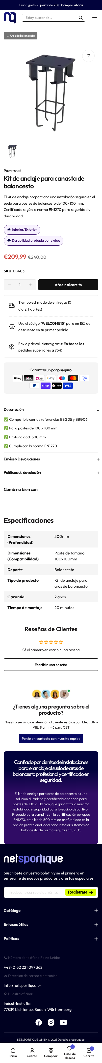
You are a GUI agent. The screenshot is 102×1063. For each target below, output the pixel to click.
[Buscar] (80, 17)
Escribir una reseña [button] (51, 664)
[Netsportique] (10, 18)
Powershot (12, 170)
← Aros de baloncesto (20, 35)
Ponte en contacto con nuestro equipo (51, 738)
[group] (51, 93)
